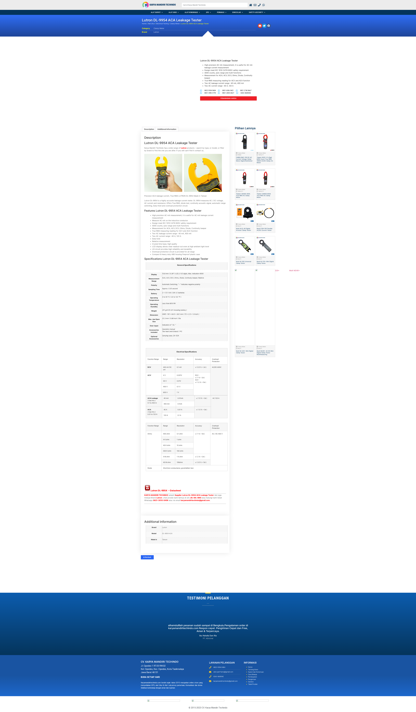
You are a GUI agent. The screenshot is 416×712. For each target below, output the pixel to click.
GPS (207, 12)
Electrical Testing (162, 24)
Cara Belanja (252, 674)
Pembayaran (252, 677)
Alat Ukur (173, 12)
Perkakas (220, 12)
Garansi (251, 682)
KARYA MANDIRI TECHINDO (156, 495)
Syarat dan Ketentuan (256, 672)
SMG (199, 498)
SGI (194, 498)
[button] (260, 26)
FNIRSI (239, 155)
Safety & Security (256, 12)
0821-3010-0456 (160, 500)
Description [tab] (149, 129)
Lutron (156, 32)
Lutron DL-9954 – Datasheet (166, 490)
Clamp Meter (175, 24)
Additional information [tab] (166, 129)
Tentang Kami (253, 670)
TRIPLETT (261, 155)
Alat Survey (156, 12)
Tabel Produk (252, 684)
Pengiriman (252, 679)
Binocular (236, 12)
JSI (191, 498)
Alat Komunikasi (191, 12)
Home (144, 24)
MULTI (239, 226)
